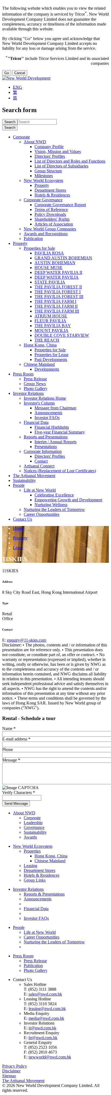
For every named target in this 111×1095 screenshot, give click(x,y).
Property (41, 185)
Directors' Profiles (49, 156)
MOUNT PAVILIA (51, 330)
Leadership (33, 822)
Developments (46, 369)
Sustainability (24, 480)
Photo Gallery (35, 388)
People (19, 485)
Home (18, 528)
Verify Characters (18, 792)
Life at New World (40, 490)
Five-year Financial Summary (59, 432)
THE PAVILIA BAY (52, 325)
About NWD (35, 141)
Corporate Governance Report (60, 204)
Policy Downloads (50, 214)
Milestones (43, 175)
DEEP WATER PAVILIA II (58, 272)
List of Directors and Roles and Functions (69, 161)
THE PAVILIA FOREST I (57, 291)
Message (11, 760)
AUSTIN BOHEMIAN (54, 262)
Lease (18, 547)
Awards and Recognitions (46, 233)
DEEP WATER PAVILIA (56, 277)
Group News (35, 383)
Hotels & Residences (52, 195)
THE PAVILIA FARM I (55, 301)
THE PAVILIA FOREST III (58, 296)
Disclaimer (11, 1071)
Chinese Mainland (39, 364)
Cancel (19, 73)
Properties (32, 851)
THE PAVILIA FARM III (56, 311)
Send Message (16, 803)
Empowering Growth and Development (68, 500)
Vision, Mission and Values (57, 151)
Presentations (45, 446)
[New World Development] (26, 78)
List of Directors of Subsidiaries (61, 166)
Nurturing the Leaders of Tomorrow (54, 509)
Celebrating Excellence (54, 495)
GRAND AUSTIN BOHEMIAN (63, 258)
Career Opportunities (41, 514)
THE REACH (46, 340)
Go (6, 73)
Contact (41, 461)
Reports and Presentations (46, 437)
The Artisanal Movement (34, 475)
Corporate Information (43, 451)
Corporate (21, 137)
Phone (7, 749)
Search (9, 128)
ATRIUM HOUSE (50, 316)
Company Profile (49, 146)
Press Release (35, 379)
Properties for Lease (51, 354)
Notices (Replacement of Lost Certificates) (60, 470)
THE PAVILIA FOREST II (58, 287)
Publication (33, 238)
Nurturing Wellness (50, 504)
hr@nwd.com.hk (43, 1037)
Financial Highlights (51, 427)
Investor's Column (39, 403)
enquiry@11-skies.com (26, 640)
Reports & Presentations (44, 894)
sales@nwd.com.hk (45, 994)
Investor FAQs (47, 417)
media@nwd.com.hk (46, 1018)
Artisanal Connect (39, 466)
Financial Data (36, 422)
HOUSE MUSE (48, 267)
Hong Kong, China (40, 345)
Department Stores (50, 190)
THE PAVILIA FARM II (56, 306)
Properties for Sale (39, 248)
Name (9, 728)
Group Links (35, 880)
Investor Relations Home (45, 398)
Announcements (48, 412)
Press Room (23, 374)
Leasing (30, 865)
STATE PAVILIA (49, 282)
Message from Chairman (55, 408)
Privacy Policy (14, 1066)
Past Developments (50, 359)
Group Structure (48, 171)
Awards (30, 837)
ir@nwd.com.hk (42, 1028)
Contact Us (22, 519)
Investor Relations (28, 393)
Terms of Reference (51, 209)
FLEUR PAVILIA (50, 321)
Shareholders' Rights (52, 219)
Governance (34, 827)
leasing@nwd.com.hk (47, 1008)
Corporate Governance (43, 200)
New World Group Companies (50, 229)
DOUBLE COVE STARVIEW (61, 335)
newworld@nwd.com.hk (50, 1057)
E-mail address (16, 739)
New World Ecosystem (43, 180)
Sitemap (9, 1075)
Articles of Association (53, 224)
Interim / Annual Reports (55, 441)
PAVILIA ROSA (49, 253)
